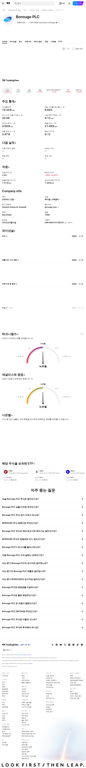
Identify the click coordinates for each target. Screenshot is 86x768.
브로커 (24, 691)
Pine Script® (6, 736)
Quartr (30, 663)
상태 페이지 (25, 758)
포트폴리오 (5, 727)
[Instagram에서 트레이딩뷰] (65, 644)
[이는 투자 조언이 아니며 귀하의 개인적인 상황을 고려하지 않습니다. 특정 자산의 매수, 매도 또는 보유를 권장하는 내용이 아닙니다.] (32, 338)
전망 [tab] (46, 41)
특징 (23, 676)
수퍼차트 (5, 676)
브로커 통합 (74, 693)
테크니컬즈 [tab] (38, 41)
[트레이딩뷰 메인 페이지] (8, 3)
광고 (71, 691)
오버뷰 (24, 689)
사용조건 (24, 742)
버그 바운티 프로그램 (29, 756)
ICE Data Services (26, 654)
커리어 (24, 722)
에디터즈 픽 (50, 698)
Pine (3, 696)
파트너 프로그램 (75, 696)
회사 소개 (25, 713)
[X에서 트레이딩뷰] (52, 644)
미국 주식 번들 (26, 707)
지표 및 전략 (50, 705)
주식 (3, 682)
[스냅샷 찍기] (64, 48)
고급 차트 (73, 682)
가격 (23, 678)
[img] (56, 22)
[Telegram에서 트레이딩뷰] (73, 644)
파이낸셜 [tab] (13, 41)
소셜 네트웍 (50, 676)
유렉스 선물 (25, 705)
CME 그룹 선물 (26, 702)
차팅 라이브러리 (75, 678)
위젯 (71, 676)
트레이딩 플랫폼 (75, 685)
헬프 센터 (25, 720)
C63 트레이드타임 (28, 736)
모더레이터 (49, 687)
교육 (47, 696)
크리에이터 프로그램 (53, 682)
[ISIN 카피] (65, 223)
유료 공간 (49, 711)
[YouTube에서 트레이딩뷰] (60, 644)
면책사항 (24, 745)
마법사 (48, 707)
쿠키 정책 (25, 749)
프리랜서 (49, 709)
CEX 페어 (5, 691)
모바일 (4, 742)
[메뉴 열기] (3, 3)
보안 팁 (24, 754)
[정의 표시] (10, 107)
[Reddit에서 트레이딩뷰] (81, 644)
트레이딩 (49, 693)
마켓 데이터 (25, 680)
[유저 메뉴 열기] (69, 3)
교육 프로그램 (74, 698)
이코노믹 (5, 713)
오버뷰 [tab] (4, 41)
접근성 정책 (25, 751)
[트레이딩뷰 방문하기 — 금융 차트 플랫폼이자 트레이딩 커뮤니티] (10, 80)
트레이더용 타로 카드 (29, 734)
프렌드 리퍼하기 (51, 680)
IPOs (3, 720)
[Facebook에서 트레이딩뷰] (56, 644)
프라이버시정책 (27, 747)
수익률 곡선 (6, 729)
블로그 (24, 718)
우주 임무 (25, 716)
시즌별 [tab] (53, 41)
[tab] (74, 236)
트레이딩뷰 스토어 (28, 731)
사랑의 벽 (49, 678)
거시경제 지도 (6, 734)
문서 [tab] (20, 41)
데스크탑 (5, 745)
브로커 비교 (25, 693)
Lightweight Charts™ (77, 680)
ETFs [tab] (60, 41)
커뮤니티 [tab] (28, 41)
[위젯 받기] (68, 48)
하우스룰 (49, 685)
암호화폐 (5, 689)
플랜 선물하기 (26, 682)
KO (63, 3)
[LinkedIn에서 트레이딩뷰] (69, 644)
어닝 (3, 716)
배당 (3, 718)
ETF (3, 684)
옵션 (3, 731)
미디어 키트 (25, 725)
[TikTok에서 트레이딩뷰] (77, 644)
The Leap (25, 696)
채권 (3, 687)
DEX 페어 (5, 693)
